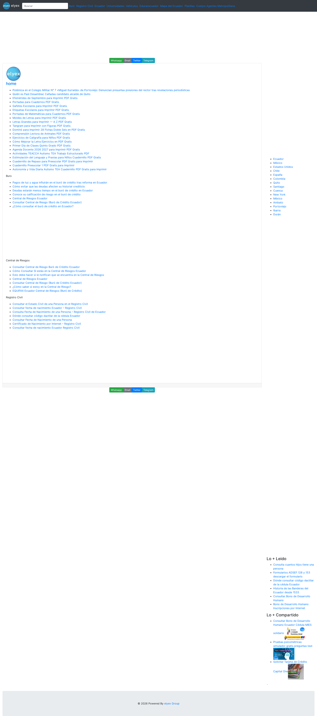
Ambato (278, 202)
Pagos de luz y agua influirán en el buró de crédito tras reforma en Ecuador (60, 182)
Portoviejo (279, 206)
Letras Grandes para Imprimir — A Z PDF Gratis (42, 121)
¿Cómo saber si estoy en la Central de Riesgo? (42, 286)
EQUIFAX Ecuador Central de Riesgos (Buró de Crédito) (47, 290)
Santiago (278, 186)
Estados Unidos (283, 166)
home (11, 83)
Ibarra (277, 210)
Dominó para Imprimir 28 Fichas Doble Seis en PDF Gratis (49, 129)
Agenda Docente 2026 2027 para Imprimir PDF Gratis (46, 149)
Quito (276, 182)
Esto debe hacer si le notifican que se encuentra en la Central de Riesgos (58, 275)
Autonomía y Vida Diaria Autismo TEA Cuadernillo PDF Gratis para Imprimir (60, 169)
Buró (72, 6)
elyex (14, 6)
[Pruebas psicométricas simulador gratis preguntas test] (283, 653)
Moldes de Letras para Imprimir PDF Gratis (39, 117)
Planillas (190, 6)
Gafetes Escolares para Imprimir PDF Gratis (40, 106)
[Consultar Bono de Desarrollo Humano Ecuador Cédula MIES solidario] (294, 633)
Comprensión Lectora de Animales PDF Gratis (41, 133)
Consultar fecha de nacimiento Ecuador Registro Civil (46, 327)
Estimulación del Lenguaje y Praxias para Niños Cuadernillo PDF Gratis (57, 157)
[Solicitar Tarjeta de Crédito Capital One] (296, 671)
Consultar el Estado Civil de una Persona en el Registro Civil (50, 304)
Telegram (148, 60)
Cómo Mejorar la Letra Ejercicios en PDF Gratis (42, 141)
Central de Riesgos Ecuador (30, 198)
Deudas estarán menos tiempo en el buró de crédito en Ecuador (53, 190)
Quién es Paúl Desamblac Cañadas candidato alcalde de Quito (51, 94)
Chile (276, 170)
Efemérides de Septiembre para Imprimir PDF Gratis (45, 98)
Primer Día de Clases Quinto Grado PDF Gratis (41, 145)
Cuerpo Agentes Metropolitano (215, 6)
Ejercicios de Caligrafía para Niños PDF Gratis (41, 137)
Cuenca (278, 190)
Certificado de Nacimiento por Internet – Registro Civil (47, 323)
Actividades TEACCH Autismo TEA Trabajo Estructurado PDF (51, 153)
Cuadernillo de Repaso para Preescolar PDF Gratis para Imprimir (53, 161)
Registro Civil (84, 6)
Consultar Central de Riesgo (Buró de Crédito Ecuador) (47, 202)
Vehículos (132, 6)
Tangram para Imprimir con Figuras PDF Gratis (41, 125)
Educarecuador (149, 6)
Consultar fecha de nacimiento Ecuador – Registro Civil (47, 307)
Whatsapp (116, 60)
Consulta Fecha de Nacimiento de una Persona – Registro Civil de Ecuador (59, 311)
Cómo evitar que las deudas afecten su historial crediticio (49, 186)
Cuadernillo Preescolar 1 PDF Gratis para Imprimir (43, 165)
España (277, 174)
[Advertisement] (99, 35)
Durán (277, 214)
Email (127, 60)
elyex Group (171, 703)
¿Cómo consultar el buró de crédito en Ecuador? (43, 206)
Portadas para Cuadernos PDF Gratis (36, 102)
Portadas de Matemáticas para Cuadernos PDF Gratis (46, 113)
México (277, 162)
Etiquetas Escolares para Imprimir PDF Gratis (41, 110)
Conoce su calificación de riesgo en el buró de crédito (47, 194)
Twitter (137, 60)
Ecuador (100, 6)
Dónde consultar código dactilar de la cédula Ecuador (46, 315)
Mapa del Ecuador (171, 6)
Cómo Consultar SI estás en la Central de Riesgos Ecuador (49, 271)
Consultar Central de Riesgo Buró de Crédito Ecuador (46, 267)
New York (279, 194)
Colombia (279, 178)
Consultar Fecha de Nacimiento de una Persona (42, 319)
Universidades (115, 6)
